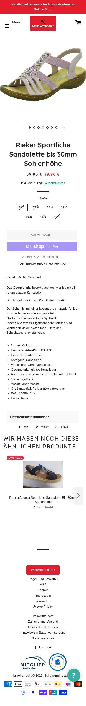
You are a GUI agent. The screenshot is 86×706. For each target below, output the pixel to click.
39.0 (64, 207)
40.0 (29, 216)
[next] (78, 496)
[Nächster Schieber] (63, 127)
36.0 (22, 207)
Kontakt (43, 590)
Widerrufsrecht (43, 616)
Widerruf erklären (43, 569)
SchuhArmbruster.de (58, 675)
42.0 (57, 216)
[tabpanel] (43, 74)
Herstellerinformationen (30, 417)
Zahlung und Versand (43, 621)
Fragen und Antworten (43, 579)
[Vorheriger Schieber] (23, 127)
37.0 (36, 207)
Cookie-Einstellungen (43, 627)
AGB (43, 584)
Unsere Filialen (43, 606)
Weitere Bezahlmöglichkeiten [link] (42, 256)
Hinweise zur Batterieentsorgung (43, 632)
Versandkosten (54, 183)
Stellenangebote (43, 638)
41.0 (43, 216)
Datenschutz (43, 601)
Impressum (43, 595)
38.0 (50, 207)
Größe (43, 198)
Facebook (45, 647)
